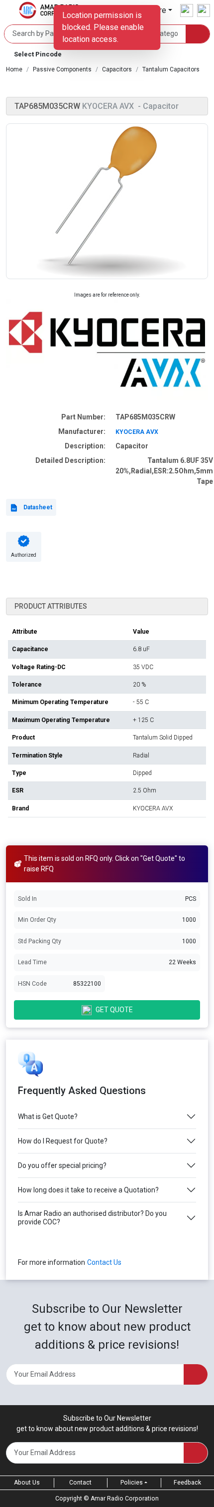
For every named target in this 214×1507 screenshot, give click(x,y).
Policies (131, 1482)
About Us (27, 1482)
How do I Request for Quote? (62, 1141)
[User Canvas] (186, 10)
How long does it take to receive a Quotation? (88, 1190)
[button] (107, 54)
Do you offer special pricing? (62, 1165)
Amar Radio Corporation (125, 1498)
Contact (80, 1482)
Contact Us (104, 1262)
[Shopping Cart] (203, 10)
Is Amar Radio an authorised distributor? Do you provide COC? (92, 1217)
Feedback (187, 1482)
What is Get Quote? (48, 1117)
